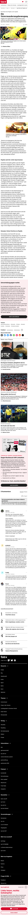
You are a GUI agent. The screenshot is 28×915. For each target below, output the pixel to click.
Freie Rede (3, 785)
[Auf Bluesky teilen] (8, 335)
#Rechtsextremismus (5, 324)
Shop (2, 867)
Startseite (3, 8)
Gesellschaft (4, 676)
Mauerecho (3, 782)
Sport (7, 8)
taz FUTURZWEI (4, 844)
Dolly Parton (4, 711)
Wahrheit (3, 692)
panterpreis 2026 (5, 763)
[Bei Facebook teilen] (11, 335)
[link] (4, 5)
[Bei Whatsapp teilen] (14, 335)
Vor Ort (2, 821)
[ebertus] (2, 511)
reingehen (3, 789)
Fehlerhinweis (17, 330)
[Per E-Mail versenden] (2, 335)
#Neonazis (13, 324)
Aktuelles (3, 724)
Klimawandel (4, 714)
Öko (2, 673)
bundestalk (3, 773)
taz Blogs (3, 841)
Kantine (2, 863)
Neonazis (13, 8)
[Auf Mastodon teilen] (5, 335)
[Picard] (2, 584)
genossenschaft (5, 750)
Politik (2, 670)
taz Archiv (3, 850)
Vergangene (4, 827)
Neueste (21, 491)
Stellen (2, 734)
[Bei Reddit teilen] (20, 335)
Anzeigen (3, 870)
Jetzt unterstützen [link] (14, 316)
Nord (2, 689)
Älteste (25, 491)
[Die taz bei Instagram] (15, 661)
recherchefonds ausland (7, 756)
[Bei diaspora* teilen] (17, 335)
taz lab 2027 (4, 831)
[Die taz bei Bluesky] (12, 661)
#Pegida (18, 324)
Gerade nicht (21, 887)
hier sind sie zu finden (20, 503)
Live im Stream (4, 824)
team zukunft (4, 798)
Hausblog (3, 727)
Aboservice (3, 883)
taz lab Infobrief (4, 808)
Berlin (2, 686)
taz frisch (3, 802)
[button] (26, 2)
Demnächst (3, 818)
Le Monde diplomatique (6, 847)
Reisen (2, 860)
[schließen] (26, 887)
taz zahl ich (3, 753)
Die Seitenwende (5, 731)
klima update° (4, 779)
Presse (2, 737)
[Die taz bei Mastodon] (9, 661)
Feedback (3, 880)
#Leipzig (2, 326)
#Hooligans (7, 326)
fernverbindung (4, 776)
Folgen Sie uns (4, 660)
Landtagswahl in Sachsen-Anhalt (9, 708)
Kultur (2, 679)
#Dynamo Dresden (15, 326)
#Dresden (23, 324)
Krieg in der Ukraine (5, 705)
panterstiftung (4, 760)
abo (2, 747)
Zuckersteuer (4, 702)
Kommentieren (10, 330)
